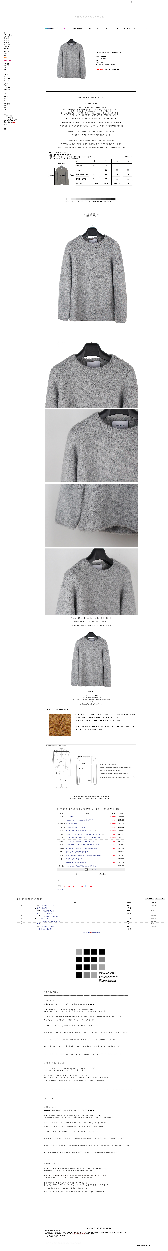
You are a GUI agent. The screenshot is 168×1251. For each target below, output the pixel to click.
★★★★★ (90, 886)
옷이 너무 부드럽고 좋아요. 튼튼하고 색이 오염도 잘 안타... (84, 834)
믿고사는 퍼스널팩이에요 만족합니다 (77, 852)
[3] (85, 933)
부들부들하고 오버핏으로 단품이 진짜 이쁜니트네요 (81, 848)
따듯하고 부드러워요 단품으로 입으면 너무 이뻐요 (81, 866)
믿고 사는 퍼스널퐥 (72, 823)
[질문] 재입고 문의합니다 (44, 913)
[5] (89, 933)
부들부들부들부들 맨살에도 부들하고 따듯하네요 (81, 841)
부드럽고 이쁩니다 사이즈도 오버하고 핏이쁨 (79, 820)
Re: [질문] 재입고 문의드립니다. (50, 921)
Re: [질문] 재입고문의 (47, 911)
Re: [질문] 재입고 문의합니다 (49, 916)
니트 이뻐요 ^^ (70, 816)
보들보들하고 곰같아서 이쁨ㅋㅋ (76, 862)
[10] (99, 933)
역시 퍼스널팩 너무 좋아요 (74, 859)
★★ (69, 886)
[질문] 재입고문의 (42, 908)
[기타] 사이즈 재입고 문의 (44, 929)
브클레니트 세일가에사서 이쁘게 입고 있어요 (79, 830)
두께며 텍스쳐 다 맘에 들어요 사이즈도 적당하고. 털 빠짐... (84, 845)
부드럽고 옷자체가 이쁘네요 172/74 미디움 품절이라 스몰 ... (84, 838)
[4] (87, 933)
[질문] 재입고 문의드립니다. (45, 918)
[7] (93, 933)
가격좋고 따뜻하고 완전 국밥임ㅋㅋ (77, 827)
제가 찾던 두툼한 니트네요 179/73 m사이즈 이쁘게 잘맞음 (83, 855)
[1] (81, 933)
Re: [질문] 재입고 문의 (47, 905)
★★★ (75, 886)
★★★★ (81, 886)
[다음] (96, 869)
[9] (97, 933)
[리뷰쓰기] (60, 889)
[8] (95, 933)
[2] (83, 933)
